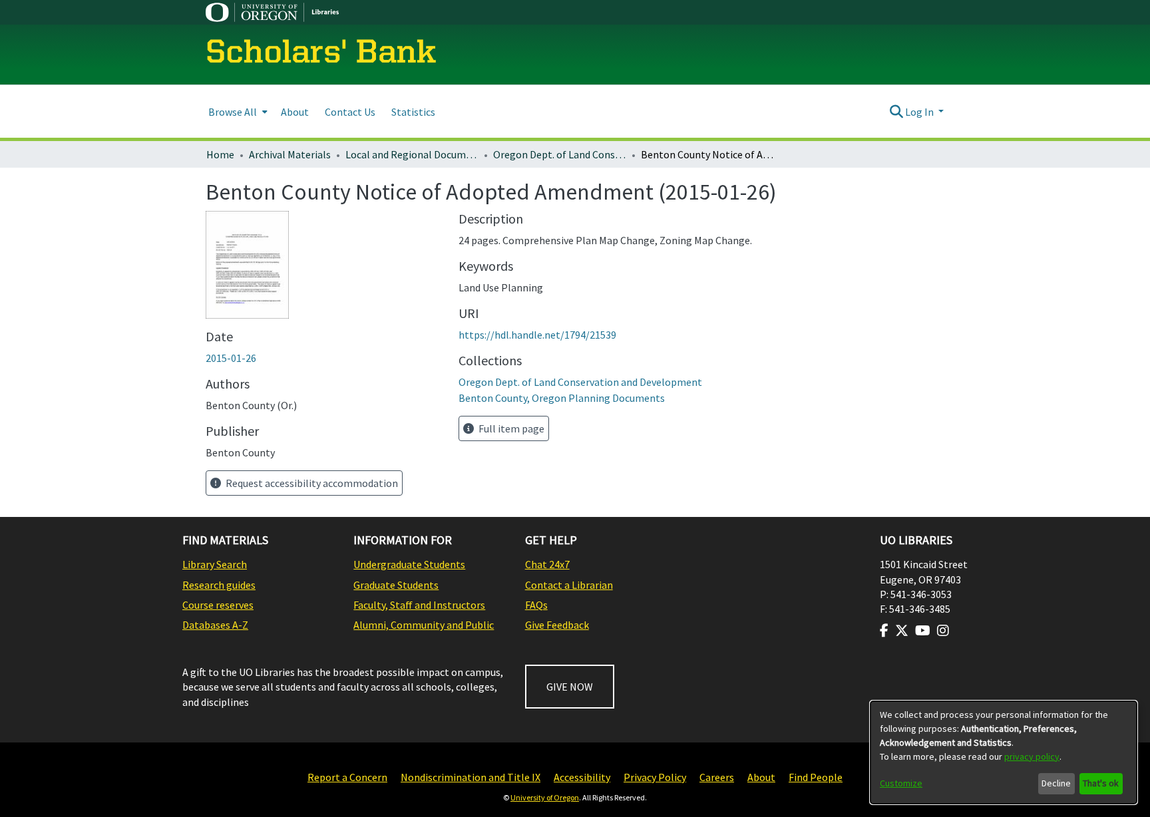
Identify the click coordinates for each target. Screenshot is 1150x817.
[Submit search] (896, 112)
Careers (716, 777)
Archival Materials (290, 154)
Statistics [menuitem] (413, 111)
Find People (816, 777)
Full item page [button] (510, 428)
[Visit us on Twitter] (901, 630)
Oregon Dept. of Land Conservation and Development (559, 154)
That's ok (1101, 783)
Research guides (219, 584)
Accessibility (582, 777)
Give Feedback (557, 624)
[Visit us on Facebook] (884, 630)
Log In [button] (920, 111)
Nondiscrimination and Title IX (470, 777)
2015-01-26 (231, 358)
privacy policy (1031, 756)
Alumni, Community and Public (423, 624)
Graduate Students (396, 584)
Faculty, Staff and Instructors (419, 604)
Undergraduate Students (409, 564)
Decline (1056, 783)
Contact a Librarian (569, 584)
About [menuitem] (295, 111)
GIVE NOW (569, 686)
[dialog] (1003, 752)
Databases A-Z (215, 624)
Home (220, 154)
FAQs (536, 604)
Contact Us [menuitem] (350, 111)
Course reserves (218, 604)
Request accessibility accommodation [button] (311, 483)
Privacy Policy (655, 777)
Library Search (214, 564)
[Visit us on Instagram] (943, 630)
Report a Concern (347, 777)
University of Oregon (544, 797)
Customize (901, 783)
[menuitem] (237, 111)
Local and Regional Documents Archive (412, 154)
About (761, 777)
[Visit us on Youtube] (922, 630)
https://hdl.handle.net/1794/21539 (537, 334)
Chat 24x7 (547, 564)
